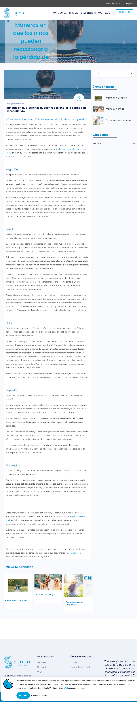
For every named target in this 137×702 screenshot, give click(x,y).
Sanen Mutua (44, 662)
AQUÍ (66, 688)
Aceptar (23, 695)
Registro (129, 3)
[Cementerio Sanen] (14, 13)
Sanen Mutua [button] (59, 12)
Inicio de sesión (113, 3)
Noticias (20, 104)
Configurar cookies (39, 695)
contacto (72, 553)
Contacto (42, 667)
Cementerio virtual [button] (91, 12)
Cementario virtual (80, 667)
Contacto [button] (124, 12)
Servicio (75, 662)
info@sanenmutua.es (20, 675)
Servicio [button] (73, 12)
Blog (39, 671)
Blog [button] (107, 12)
